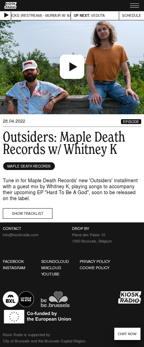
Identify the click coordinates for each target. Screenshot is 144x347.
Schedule (131, 15)
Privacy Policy (95, 261)
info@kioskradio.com (20, 235)
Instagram (14, 268)
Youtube (50, 274)
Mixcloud (51, 268)
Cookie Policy (94, 268)
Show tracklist (27, 213)
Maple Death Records (29, 166)
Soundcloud (55, 261)
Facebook (13, 261)
